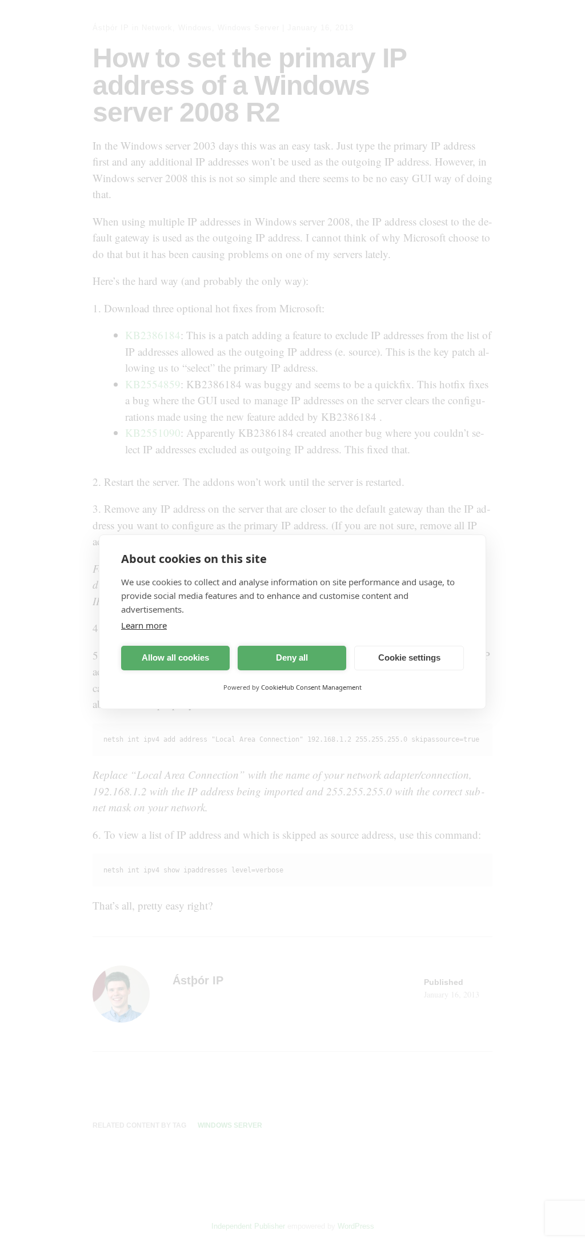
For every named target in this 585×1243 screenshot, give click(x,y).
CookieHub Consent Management (311, 687)
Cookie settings (409, 657)
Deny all (292, 657)
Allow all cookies (175, 657)
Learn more (144, 625)
